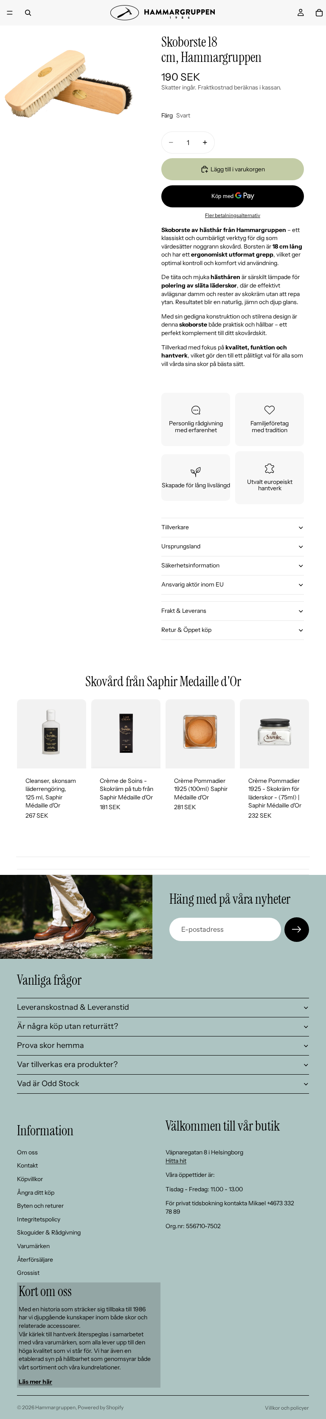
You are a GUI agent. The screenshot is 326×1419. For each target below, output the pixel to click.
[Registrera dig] (296, 929)
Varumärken (33, 1246)
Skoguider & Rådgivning (49, 1232)
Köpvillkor (30, 1179)
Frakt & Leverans (183, 611)
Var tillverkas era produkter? (67, 1064)
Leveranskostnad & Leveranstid (73, 1007)
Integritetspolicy (38, 1219)
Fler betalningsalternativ (232, 215)
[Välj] (147, 755)
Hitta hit (176, 1161)
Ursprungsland (180, 546)
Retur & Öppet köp (186, 630)
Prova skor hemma (50, 1045)
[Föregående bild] (249, 733)
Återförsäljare (35, 1259)
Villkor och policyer (287, 1408)
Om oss (27, 1152)
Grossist (28, 1273)
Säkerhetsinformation (190, 565)
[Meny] (10, 12)
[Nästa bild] (299, 733)
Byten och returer (40, 1206)
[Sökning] (28, 12)
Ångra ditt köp (35, 1192)
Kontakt (27, 1165)
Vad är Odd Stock (48, 1083)
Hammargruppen (55, 1407)
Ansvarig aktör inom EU (192, 584)
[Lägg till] (73, 755)
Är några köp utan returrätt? (67, 1026)
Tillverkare (175, 527)
